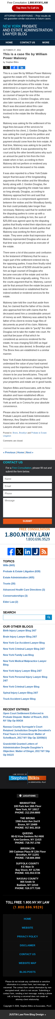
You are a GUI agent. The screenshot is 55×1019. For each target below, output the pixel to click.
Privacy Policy (27, 936)
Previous (9, 452)
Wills (9, 565)
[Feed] (44, 551)
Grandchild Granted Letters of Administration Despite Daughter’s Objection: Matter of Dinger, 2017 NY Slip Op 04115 (26, 749)
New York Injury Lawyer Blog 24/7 (22, 671)
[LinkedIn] (27, 551)
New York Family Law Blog (18, 655)
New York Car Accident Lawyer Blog (24, 642)
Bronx (15, 433)
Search (49, 617)
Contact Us (27, 42)
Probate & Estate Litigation (21, 571)
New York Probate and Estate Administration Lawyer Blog (27, 30)
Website (27, 927)
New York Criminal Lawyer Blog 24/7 (24, 649)
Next (29, 452)
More (45, 42)
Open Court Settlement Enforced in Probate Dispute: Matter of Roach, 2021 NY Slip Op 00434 (25, 717)
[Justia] (36, 551)
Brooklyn (23, 433)
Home (9, 42)
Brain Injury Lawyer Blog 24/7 (20, 636)
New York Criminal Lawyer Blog (21, 686)
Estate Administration (18, 577)
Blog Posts (28, 972)
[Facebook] (11, 551)
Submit (27, 521)
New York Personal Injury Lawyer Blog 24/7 (25, 679)
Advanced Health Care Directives (24, 589)
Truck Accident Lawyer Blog (19, 699)
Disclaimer (27, 945)
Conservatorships (15, 596)
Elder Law (10, 602)
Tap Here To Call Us (27, 8)
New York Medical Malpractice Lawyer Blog (24, 663)
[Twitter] (19, 551)
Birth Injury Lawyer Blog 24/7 (19, 630)
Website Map (27, 963)
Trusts (9, 583)
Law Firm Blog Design (26, 1014)
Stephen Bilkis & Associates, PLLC (35, 1006)
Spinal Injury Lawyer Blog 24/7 (20, 692)
